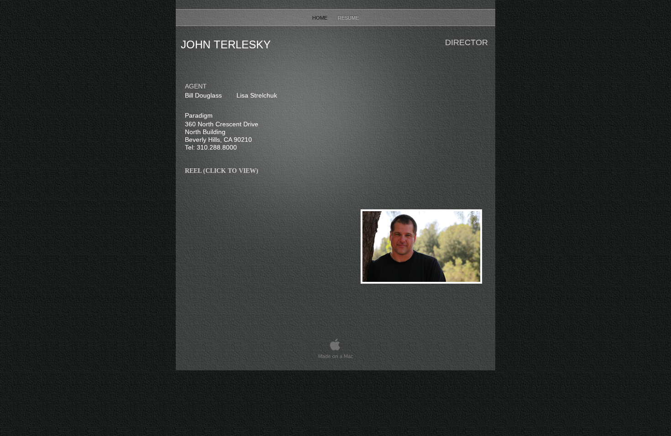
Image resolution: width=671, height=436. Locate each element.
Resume (348, 18)
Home (320, 18)
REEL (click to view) (221, 170)
